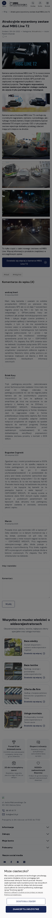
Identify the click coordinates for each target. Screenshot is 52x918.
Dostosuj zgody (26, 901)
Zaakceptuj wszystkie (26, 909)
